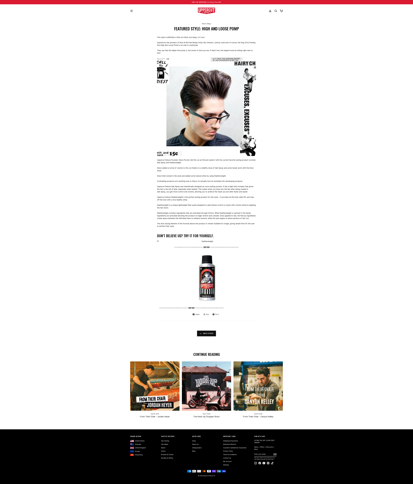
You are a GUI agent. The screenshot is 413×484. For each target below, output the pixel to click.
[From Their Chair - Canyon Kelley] (258, 386)
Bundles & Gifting (167, 458)
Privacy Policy (228, 451)
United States (139, 441)
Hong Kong (139, 455)
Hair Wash (164, 444)
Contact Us (227, 458)
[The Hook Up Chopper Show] (206, 386)
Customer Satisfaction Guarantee (234, 448)
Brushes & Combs (167, 454)
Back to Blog (208, 333)
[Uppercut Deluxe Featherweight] (206, 247)
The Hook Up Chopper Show (206, 416)
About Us (195, 444)
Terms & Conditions (230, 454)
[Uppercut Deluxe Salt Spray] (206, 308)
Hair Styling (165, 441)
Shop (194, 441)
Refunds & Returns (229, 444)
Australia (138, 444)
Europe (137, 451)
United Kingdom (140, 448)
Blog (208, 24)
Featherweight (175, 162)
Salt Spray (161, 162)
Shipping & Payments (230, 441)
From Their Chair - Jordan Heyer (155, 416)
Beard (163, 448)
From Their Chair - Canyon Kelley (258, 416)
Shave (163, 451)
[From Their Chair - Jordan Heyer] (155, 386)
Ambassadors (197, 448)
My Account (227, 461)
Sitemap (226, 465)
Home (204, 24)
